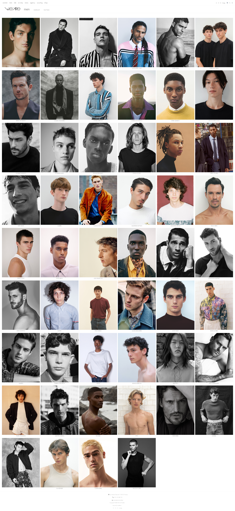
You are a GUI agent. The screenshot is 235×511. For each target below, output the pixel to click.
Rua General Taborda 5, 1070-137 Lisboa (118, 494)
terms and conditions (117, 505)
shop (46, 3)
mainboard (37, 10)
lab (15, 3)
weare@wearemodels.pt (118, 500)
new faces (46, 10)
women (5, 3)
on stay (20, 3)
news (26, 3)
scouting (39, 3)
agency (32, 3)
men (10, 3)
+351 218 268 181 (118, 497)
